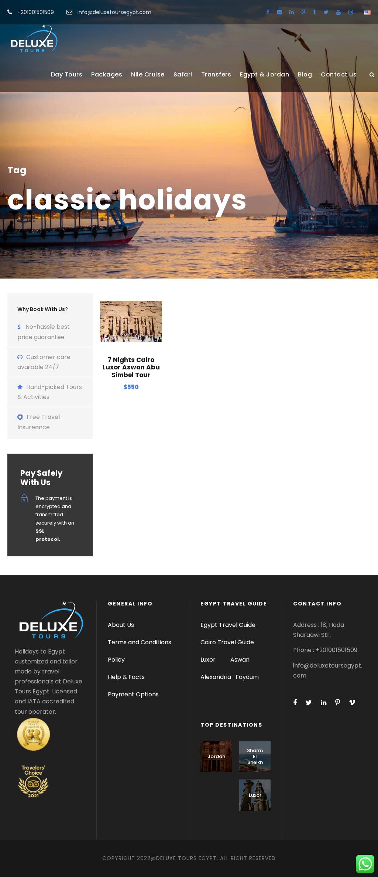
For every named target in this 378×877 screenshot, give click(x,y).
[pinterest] (303, 12)
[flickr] (279, 12)
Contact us (339, 74)
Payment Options (133, 694)
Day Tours (67, 74)
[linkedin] (291, 12)
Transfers (216, 74)
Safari (182, 74)
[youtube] (338, 12)
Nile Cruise (148, 74)
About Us (121, 625)
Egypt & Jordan (264, 74)
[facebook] (268, 12)
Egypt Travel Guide (227, 625)
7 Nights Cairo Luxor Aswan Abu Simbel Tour (131, 367)
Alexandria (215, 677)
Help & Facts (126, 677)
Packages (106, 74)
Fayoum (247, 677)
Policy (116, 659)
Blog (305, 74)
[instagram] (350, 12)
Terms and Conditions (139, 642)
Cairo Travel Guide (227, 642)
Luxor (208, 659)
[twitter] (326, 12)
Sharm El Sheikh (255, 756)
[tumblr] (314, 12)
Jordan (216, 756)
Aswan (240, 659)
